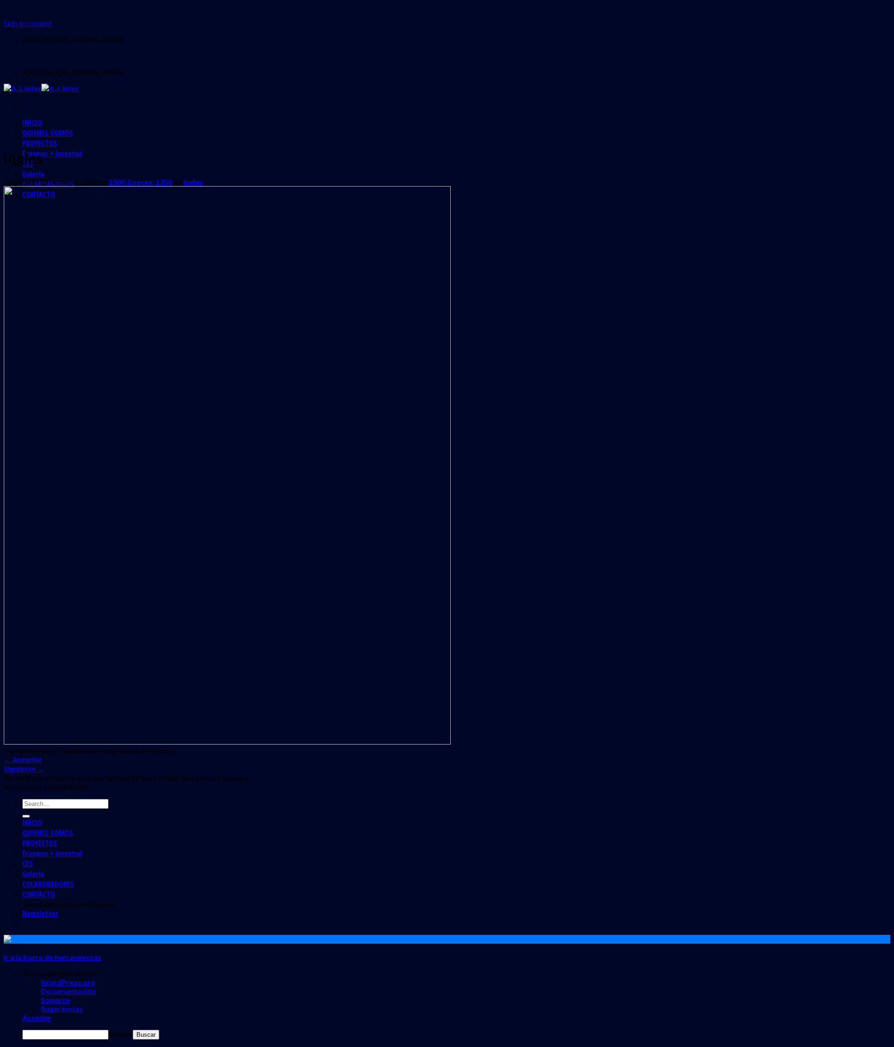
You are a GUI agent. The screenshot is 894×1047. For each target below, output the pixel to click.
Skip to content (28, 23)
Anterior (23, 759)
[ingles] (227, 741)
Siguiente (24, 768)
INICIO (32, 123)
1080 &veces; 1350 (140, 181)
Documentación (68, 991)
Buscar (120, 1033)
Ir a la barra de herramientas (53, 957)
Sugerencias (62, 1008)
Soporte (55, 999)
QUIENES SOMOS (47, 133)
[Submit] (26, 816)
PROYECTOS (39, 143)
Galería (33, 174)
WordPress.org (68, 982)
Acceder (36, 1017)
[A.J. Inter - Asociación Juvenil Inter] (41, 88)
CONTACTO (38, 894)
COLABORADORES (48, 884)
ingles (193, 181)
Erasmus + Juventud (52, 153)
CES (27, 864)
